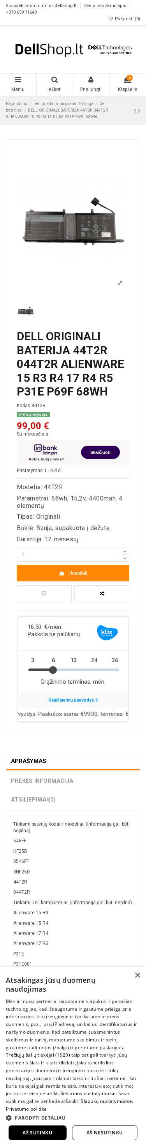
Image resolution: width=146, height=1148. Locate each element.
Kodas (23, 405)
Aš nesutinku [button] (104, 1132)
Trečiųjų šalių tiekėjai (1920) (38, 1055)
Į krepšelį (78, 573)
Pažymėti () (127, 18)
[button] (73, 1117)
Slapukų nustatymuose (106, 1101)
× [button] (137, 975)
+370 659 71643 (21, 12)
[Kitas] (139, 111)
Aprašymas (28, 761)
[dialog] (73, 1057)
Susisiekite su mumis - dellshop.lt (42, 6)
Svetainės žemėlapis (105, 6)
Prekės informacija (42, 780)
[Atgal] (136, 111)
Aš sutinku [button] (37, 1132)
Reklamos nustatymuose (88, 1093)
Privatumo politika (26, 1109)
